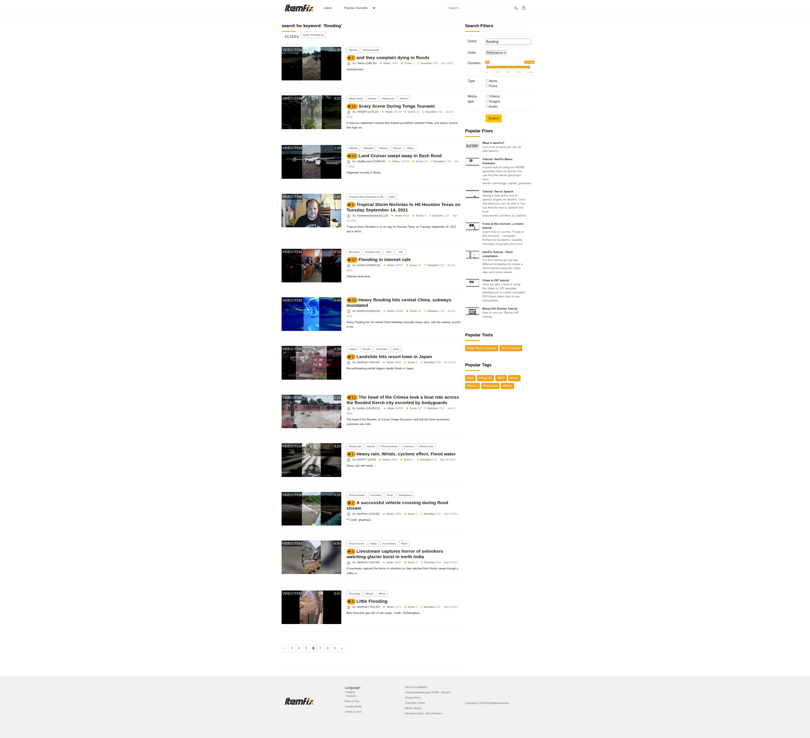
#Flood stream (357, 495)
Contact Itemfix (353, 706)
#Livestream (389, 543)
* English (350, 692)
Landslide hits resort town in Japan (394, 356)
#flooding (354, 252)
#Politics (472, 385)
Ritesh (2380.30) (367, 63)
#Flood (404, 98)
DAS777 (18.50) (366, 459)
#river (390, 495)
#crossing (375, 495)
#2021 (392, 197)
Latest (327, 7)
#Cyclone (408, 446)
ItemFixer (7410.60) (368, 362)
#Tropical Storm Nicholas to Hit (366, 197)
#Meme (507, 385)
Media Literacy (413, 708)
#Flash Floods (356, 543)
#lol (401, 252)
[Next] (341, 648)
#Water (410, 148)
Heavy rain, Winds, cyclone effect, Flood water (406, 453)
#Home (372, 98)
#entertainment (371, 50)
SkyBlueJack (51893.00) (371, 161)
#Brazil (369, 593)
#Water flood (356, 98)
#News (514, 378)
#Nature (383, 148)
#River (382, 593)
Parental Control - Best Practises (423, 713)
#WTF (501, 378)
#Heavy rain (388, 98)
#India (373, 543)
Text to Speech (511, 348)
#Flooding (354, 593)
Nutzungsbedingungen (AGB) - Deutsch (428, 692)
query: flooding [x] (313, 35)
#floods (353, 50)
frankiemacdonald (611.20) (372, 215)
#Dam (404, 543)
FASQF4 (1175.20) (367, 111)
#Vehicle (353, 148)
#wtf (388, 252)
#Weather (368, 148)
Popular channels (356, 7)
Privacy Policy (413, 697)
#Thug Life (485, 378)
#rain (396, 349)
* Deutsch (350, 696)
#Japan (353, 349)
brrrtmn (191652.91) (368, 265)
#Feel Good (490, 385)
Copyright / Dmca (415, 702)
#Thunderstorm (389, 446)
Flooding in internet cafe (385, 259)
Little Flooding (371, 601)
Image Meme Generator (481, 348)
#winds (371, 446)
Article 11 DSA (353, 711)
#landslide (381, 349)
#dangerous (405, 495)
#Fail (470, 378)
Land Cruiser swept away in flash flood (400, 155)
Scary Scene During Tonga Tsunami (397, 106)
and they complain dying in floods (392, 57)
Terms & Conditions (416, 687)
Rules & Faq (352, 701)
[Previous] (285, 648)
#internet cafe (372, 252)
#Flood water (426, 446)
